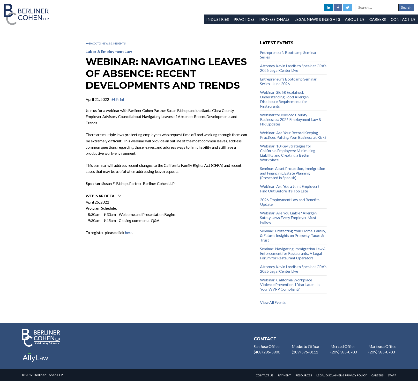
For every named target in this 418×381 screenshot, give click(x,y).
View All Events (273, 302)
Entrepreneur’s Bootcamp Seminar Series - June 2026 (288, 81)
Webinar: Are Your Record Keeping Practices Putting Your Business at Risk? (293, 134)
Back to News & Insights (107, 43)
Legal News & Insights (317, 19)
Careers (377, 19)
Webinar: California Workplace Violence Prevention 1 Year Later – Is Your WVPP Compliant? (290, 284)
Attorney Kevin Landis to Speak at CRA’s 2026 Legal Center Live (293, 68)
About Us (355, 19)
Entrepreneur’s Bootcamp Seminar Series (288, 54)
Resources (304, 375)
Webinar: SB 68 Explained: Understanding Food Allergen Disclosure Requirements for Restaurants (284, 99)
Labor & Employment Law (109, 51)
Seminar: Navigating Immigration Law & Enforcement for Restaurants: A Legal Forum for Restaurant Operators (293, 253)
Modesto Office (305, 346)
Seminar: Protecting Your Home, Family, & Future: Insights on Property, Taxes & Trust (293, 235)
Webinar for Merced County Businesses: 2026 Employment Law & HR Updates (290, 119)
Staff (392, 375)
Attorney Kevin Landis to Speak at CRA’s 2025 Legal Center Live (293, 268)
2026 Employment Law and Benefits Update (290, 201)
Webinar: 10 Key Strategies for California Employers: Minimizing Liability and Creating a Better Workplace (287, 153)
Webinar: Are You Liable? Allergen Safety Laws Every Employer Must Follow (288, 217)
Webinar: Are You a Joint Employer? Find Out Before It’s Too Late (289, 188)
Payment (284, 375)
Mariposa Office (382, 346)
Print (119, 99)
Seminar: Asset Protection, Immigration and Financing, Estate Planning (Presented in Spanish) (292, 173)
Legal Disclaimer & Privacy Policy (341, 375)
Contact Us (403, 19)
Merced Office (342, 346)
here (128, 232)
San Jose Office (266, 346)
